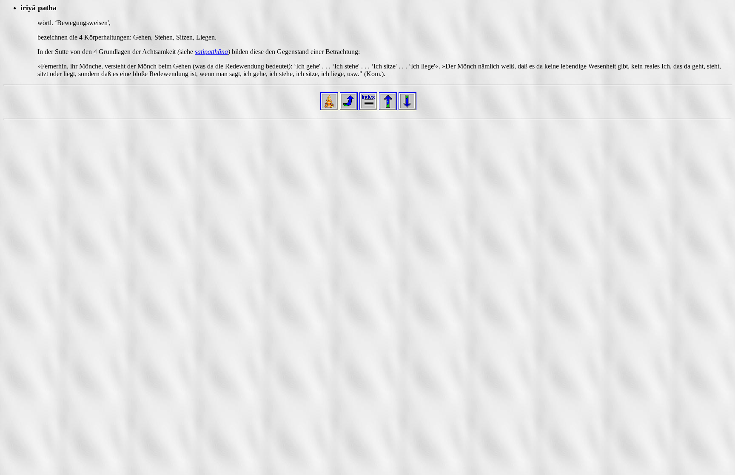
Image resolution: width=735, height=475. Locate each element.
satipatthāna (211, 51)
